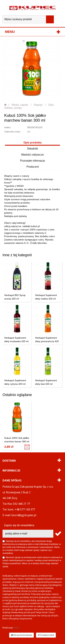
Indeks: (7, 127)
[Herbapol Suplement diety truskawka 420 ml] (17, 318)
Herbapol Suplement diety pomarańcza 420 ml (47, 341)
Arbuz (16, 627)
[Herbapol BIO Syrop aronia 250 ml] (17, 276)
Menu (10, 32)
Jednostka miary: (12, 131)
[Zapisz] (57, 534)
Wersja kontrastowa (22, 635)
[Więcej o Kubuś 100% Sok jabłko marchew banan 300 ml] (17, 417)
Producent (32, 166)
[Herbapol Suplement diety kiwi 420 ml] (48, 361)
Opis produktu (33, 142)
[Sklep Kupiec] (32, 7)
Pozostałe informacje (32, 160)
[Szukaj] (50, 19)
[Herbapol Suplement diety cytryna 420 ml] (17, 361)
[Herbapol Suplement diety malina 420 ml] (48, 276)
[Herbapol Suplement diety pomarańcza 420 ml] (48, 318)
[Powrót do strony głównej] (5, 104)
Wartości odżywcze (32, 154)
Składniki (32, 148)
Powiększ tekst (47, 635)
